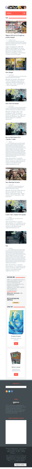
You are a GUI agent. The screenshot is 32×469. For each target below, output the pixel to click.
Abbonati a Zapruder (16, 367)
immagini (13, 152)
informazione (13, 42)
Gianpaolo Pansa (22, 150)
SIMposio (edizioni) (12, 40)
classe (16, 41)
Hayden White (8, 42)
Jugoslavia (24, 42)
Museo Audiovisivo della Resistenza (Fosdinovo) (14, 154)
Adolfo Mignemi (11, 76)
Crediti (12, 460)
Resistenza (15, 155)
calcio (14, 41)
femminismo (11, 149)
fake (21, 41)
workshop (14, 45)
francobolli (8, 150)
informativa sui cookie (16, 462)
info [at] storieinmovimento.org (16, 453)
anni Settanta (16, 143)
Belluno (23, 144)
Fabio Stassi (20, 148)
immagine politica (9, 152)
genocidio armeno (16, 150)
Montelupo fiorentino (14, 187)
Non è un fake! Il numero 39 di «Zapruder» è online (13, 138)
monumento (19, 218)
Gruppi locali (11, 75)
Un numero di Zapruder (16, 336)
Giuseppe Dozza (13, 151)
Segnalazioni (11, 185)
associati (16, 293)
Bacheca (10, 141)
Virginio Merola (8, 156)
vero (15, 77)
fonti (23, 41)
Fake (7, 246)
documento (10, 218)
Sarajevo (13, 43)
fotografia (21, 149)
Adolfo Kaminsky (11, 143)
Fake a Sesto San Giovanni (12, 103)
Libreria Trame (23, 76)
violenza (10, 45)
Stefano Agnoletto (12, 109)
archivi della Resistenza (10, 144)
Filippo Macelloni (16, 149)
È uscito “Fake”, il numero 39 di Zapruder (16, 215)
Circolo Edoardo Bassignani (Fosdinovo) (16, 146)
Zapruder (23, 109)
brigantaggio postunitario (13, 145)
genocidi (11, 150)
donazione (10, 295)
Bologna (15, 76)
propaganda (11, 155)
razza (11, 43)
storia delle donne (20, 43)
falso (20, 76)
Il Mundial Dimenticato (21, 151)
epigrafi (13, 148)
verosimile (18, 77)
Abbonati (10, 293)
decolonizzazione (9, 148)
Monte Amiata (23, 152)
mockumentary (18, 152)
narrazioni (7, 43)
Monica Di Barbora (17, 108)
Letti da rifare (14, 186)
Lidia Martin (11, 108)
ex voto (16, 148)
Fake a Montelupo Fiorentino (13, 182)
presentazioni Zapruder (10, 77)
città (24, 146)
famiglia (7, 149)
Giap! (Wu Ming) (8, 151)
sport (16, 43)
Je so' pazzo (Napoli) (19, 42)
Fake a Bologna (9, 72)
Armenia (15, 144)
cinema (19, 145)
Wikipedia (14, 156)
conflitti (19, 41)
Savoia (18, 155)
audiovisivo (10, 41)
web (12, 156)
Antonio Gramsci (22, 143)
